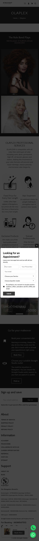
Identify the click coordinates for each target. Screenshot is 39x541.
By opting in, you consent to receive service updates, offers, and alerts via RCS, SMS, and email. (20, 287)
